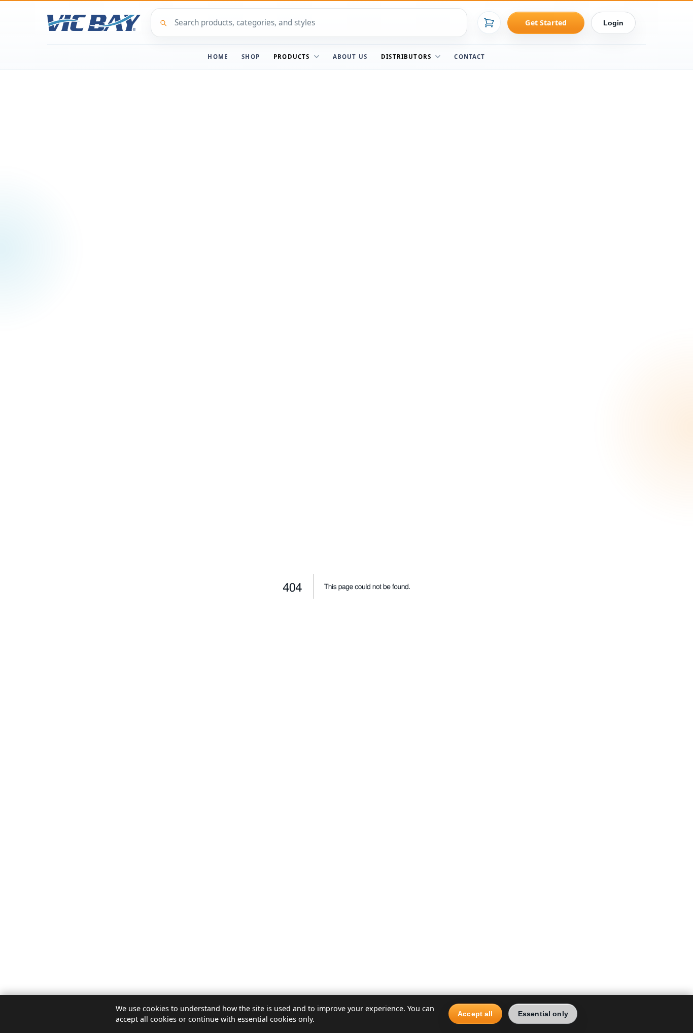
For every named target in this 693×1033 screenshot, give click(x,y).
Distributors (406, 56)
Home (217, 56)
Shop (250, 56)
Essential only (543, 1014)
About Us (350, 56)
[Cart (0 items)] (489, 23)
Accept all (475, 1014)
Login (613, 23)
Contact (469, 56)
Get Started (546, 22)
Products (291, 56)
